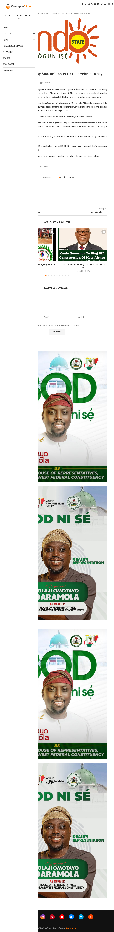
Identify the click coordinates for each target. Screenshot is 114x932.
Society (7, 34)
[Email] (98, 4)
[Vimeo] (102, 4)
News (5, 40)
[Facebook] (82, 4)
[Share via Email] (73, 177)
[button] (103, 251)
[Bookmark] (112, 4)
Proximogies (71, 928)
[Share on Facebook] (64, 177)
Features (8, 52)
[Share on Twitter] (67, 177)
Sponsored (9, 64)
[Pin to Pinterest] (70, 177)
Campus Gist (9, 70)
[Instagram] (89, 4)
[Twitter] (85, 4)
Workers (44, 166)
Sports (6, 58)
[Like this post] (61, 177)
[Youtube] (95, 4)
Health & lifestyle (13, 46)
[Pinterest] (92, 4)
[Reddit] (105, 4)
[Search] (109, 4)
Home (6, 28)
